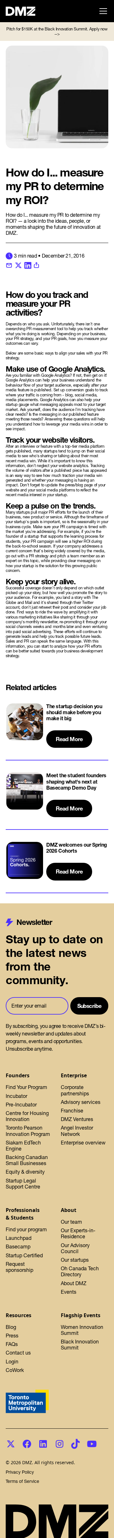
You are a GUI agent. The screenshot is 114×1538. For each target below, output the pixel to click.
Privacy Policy (20, 1472)
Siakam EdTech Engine (23, 1145)
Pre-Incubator (21, 1104)
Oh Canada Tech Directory (80, 1271)
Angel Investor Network (77, 1131)
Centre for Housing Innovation (27, 1116)
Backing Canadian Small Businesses (27, 1160)
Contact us (18, 1352)
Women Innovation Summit (82, 1330)
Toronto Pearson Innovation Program (28, 1131)
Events (68, 1292)
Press (12, 1335)
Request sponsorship (19, 1267)
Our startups (75, 1260)
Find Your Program (26, 1087)
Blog (11, 1327)
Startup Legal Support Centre (23, 1183)
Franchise (72, 1110)
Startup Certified (24, 1255)
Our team (71, 1222)
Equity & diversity (25, 1172)
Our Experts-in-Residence (78, 1233)
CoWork (15, 1370)
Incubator (16, 1096)
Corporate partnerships (75, 1090)
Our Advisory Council (75, 1248)
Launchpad (18, 1238)
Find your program (26, 1229)
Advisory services (80, 1102)
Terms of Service (22, 1481)
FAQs (12, 1344)
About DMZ (73, 1283)
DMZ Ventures (77, 1119)
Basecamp (18, 1246)
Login (12, 1361)
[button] (102, 11)
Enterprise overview (83, 1142)
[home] (24, 11)
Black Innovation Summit (80, 1344)
